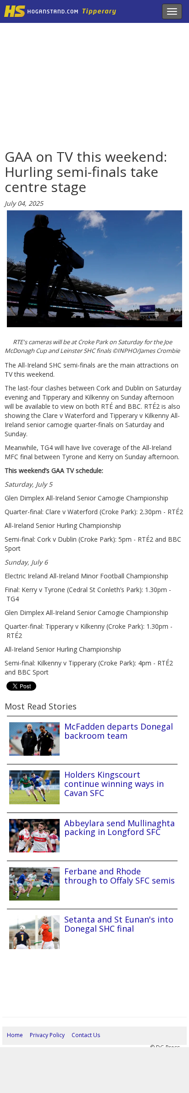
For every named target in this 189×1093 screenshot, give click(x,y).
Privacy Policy (47, 1035)
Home (15, 1035)
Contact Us (86, 1035)
